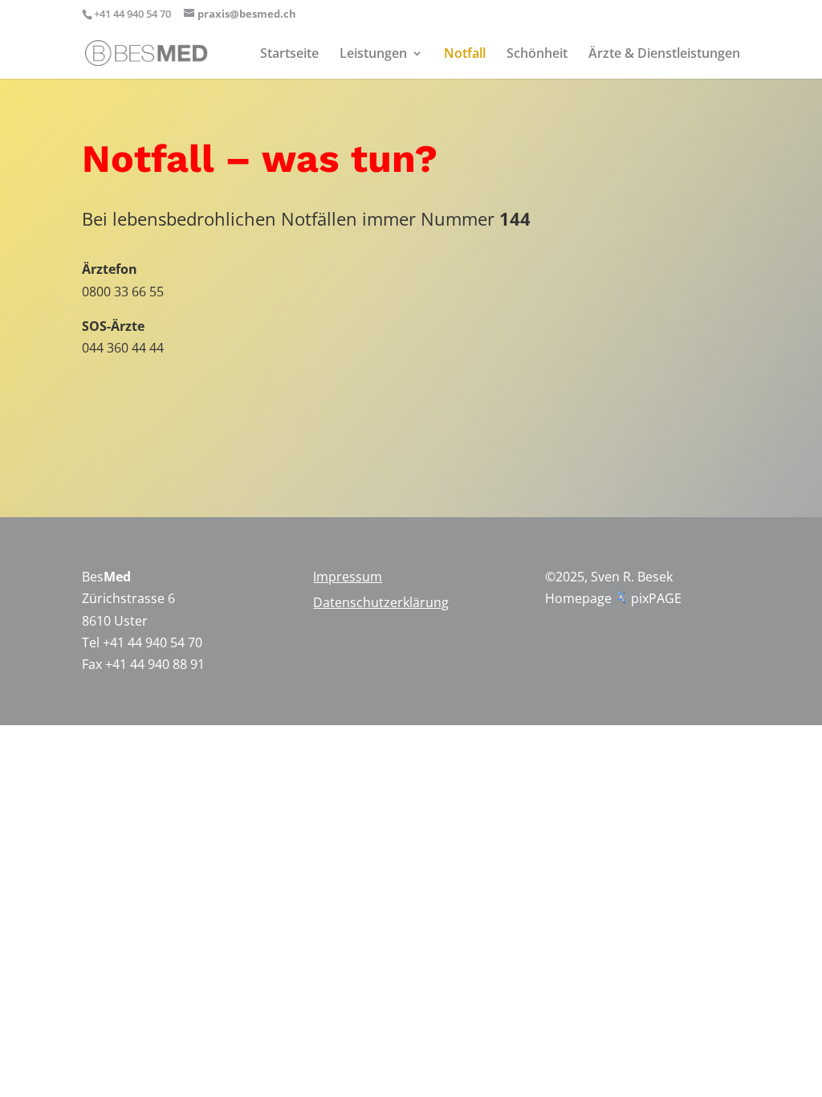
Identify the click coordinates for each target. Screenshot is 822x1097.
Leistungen (373, 54)
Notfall (465, 54)
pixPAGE (656, 598)
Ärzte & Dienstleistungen (664, 54)
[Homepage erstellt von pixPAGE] (621, 598)
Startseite (289, 54)
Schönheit (537, 54)
